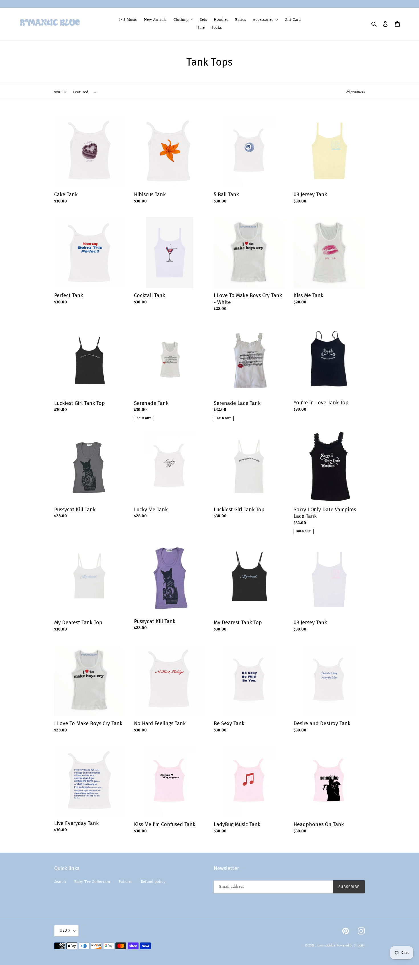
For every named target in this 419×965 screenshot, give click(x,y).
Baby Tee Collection (92, 882)
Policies (125, 882)
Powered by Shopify (351, 945)
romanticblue (325, 945)
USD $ (65, 930)
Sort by (60, 92)
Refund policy (153, 882)
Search (60, 882)
